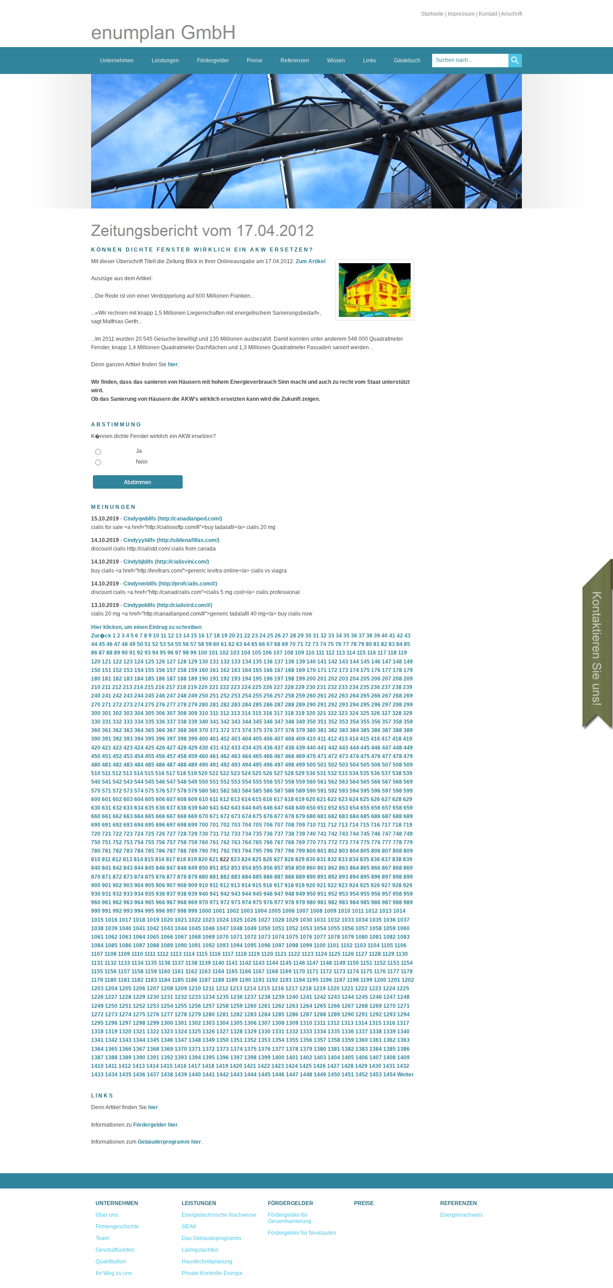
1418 (208, 1066)
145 (365, 662)
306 (160, 713)
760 (203, 842)
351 (322, 722)
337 (171, 722)
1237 (250, 997)
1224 (389, 988)
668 (182, 816)
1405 (348, 1057)
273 (128, 705)
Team (102, 1238)
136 (268, 662)
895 (365, 877)
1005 (274, 911)
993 (128, 911)
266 (376, 696)
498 (289, 765)
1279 (194, 1014)
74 (323, 644)
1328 (236, 1031)
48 (125, 644)
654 (354, 808)
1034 (361, 920)
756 (160, 842)
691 (106, 825)
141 (322, 662)
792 (225, 851)
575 (149, 791)
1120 (267, 954)
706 (268, 825)
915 (257, 885)
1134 (137, 963)
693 (128, 825)
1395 (208, 1057)
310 (203, 713)
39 (377, 636)
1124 (321, 954)
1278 (181, 1014)
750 (96, 842)
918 (289, 885)
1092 (208, 945)
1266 (334, 1006)
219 (192, 687)
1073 (264, 937)
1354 (278, 1040)
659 (408, 808)
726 (160, 834)
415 (364, 739)
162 (225, 670)
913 (235, 885)
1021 (181, 920)
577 (171, 791)
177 (386, 670)
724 (139, 834)
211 (106, 687)
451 (106, 756)
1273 (111, 1014)
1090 (181, 945)
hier (173, 364)
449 (408, 748)
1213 (236, 988)
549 (192, 782)
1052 (292, 928)
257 (279, 696)
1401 (292, 1057)
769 (300, 842)
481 (106, 765)
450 (96, 756)
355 (365, 722)
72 (308, 644)
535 (364, 773)
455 (149, 756)
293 (343, 705)
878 (182, 877)
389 (408, 730)
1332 (292, 1031)
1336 (348, 1031)
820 (203, 859)
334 (139, 722)
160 (203, 670)
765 (257, 842)
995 (149, 911)
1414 (152, 1066)
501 (322, 765)
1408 (389, 1057)
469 (300, 756)
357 (386, 722)
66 (262, 644)
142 (332, 662)
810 (96, 859)
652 (332, 808)
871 (106, 877)
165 (257, 670)
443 (343, 748)
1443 (236, 1074)
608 (182, 799)
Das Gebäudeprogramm (211, 1238)
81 (376, 644)
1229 (139, 997)
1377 (278, 1049)
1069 (208, 937)
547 (171, 782)
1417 (194, 1066)
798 (289, 851)
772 (332, 842)
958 (397, 894)
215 (149, 687)
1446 (278, 1074)
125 (149, 662)
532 (332, 773)
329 (407, 713)
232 (332, 687)
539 (407, 773)
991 (106, 911)
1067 (181, 937)
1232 (181, 997)
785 (149, 851)
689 (408, 816)
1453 (375, 1074)
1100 (320, 945)
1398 (250, 1057)
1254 (167, 1006)
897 (386, 877)
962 (117, 902)
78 (353, 644)
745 (365, 834)
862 (332, 868)
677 (279, 816)
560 (311, 782)
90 (125, 653)
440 (311, 748)
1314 (361, 1023)
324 (354, 713)
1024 (222, 920)
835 (364, 859)
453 (128, 756)
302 (117, 713)
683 (343, 816)
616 (267, 799)
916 (267, 885)
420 (96, 748)
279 (192, 705)
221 (214, 687)
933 (128, 894)
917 (278, 885)
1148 (326, 963)
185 (149, 679)
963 (128, 902)
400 (203, 739)
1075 (292, 937)
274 (139, 705)
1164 (218, 971)
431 (214, 748)
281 (214, 705)
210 (96, 687)
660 (96, 816)
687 (386, 816)
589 (300, 791)
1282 (236, 1014)
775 (365, 842)
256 (268, 696)
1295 (97, 1023)
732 (225, 834)
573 (128, 791)
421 (106, 748)
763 (236, 842)
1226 (97, 997)
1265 (320, 1006)
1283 (250, 1014)
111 (320, 653)
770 (311, 842)
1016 (111, 920)
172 (332, 670)
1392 (167, 1057)
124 (139, 662)
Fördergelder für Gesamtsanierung (289, 1218)
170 (311, 670)
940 (203, 894)
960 (96, 902)
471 (322, 756)
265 (365, 696)
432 (225, 748)
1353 (264, 1040)
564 (354, 782)
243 (128, 696)
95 (163, 653)
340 (203, 722)
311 (214, 713)
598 (397, 791)
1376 (264, 1049)
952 (332, 894)
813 (127, 859)
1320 (125, 1031)
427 (171, 748)
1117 (228, 954)
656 (376, 808)
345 (257, 722)
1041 (139, 928)
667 (171, 816)
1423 (277, 1066)
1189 (232, 980)
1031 (320, 920)
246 (160, 696)
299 (408, 705)
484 (139, 765)
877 (171, 877)
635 (149, 808)
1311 (320, 1023)
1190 (245, 980)
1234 (208, 997)
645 (257, 808)
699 (192, 825)
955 (365, 894)
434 (246, 748)
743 (343, 834)
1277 (167, 1014)
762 (225, 842)
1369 (167, 1049)
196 (268, 679)
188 (182, 679)
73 (315, 644)
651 (322, 808)
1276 (153, 1014)
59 (209, 644)
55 (178, 644)
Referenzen (294, 60)
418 (397, 739)
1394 (194, 1057)
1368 (153, 1049)
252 (225, 696)
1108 (111, 954)
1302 (194, 1023)
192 (225, 679)
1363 (403, 1040)
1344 (139, 1040)
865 (365, 868)
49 (132, 644)
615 (257, 799)
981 (322, 902)
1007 (302, 911)
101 (213, 653)
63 (239, 644)
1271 (403, 1006)
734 (246, 834)
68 (277, 644)
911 (214, 885)
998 (182, 911)
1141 (232, 963)
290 (311, 705)
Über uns (107, 1215)
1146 (299, 963)
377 (279, 730)
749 (408, 834)
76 (338, 644)
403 (236, 739)
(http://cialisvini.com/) (182, 562)
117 (381, 653)
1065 (153, 937)
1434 (111, 1074)
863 (343, 868)
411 (321, 739)
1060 (403, 928)
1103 (360, 945)
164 (246, 670)
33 (331, 636)
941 (214, 894)
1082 (389, 937)
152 (117, 670)
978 (289, 902)
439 (300, 748)
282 (225, 705)
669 (192, 816)
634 (139, 808)
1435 (125, 1074)
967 (171, 902)
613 (235, 799)
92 (140, 653)
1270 (389, 1006)
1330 (264, 1031)
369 (192, 730)
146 (376, 662)
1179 (97, 980)
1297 (125, 1023)
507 (386, 765)
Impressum (461, 14)
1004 (260, 911)
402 (225, 739)
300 (96, 713)
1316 (389, 1023)
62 (231, 644)
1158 (137, 971)
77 (346, 644)
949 (300, 894)
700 (203, 825)
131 (214, 662)
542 (117, 782)
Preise (255, 60)
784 (139, 851)
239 (407, 687)
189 (192, 679)
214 (138, 687)
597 (386, 791)
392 (117, 739)
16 (201, 636)
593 (343, 791)
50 (140, 644)
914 (246, 885)
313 (235, 713)
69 (285, 644)
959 (408, 894)
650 (311, 808)
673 (236, 816)
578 (182, 791)
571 (106, 791)
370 (203, 730)
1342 (111, 1040)
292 (332, 705)
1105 (387, 945)
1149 (339, 963)
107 (278, 653)
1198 (353, 980)
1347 (181, 1040)
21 (239, 636)
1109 (124, 954)
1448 (306, 1074)
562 (332, 782)
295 (365, 705)
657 (386, 808)
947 (279, 894)
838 (397, 859)
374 (246, 730)
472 (332, 756)
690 (96, 825)
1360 (361, 1040)
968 (182, 902)
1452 (361, 1074)
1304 (222, 1023)
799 (300, 851)
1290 (348, 1014)
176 (376, 670)
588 (289, 791)
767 (279, 842)
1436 (139, 1074)
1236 (236, 997)
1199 (366, 980)
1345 (153, 1040)
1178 (407, 971)
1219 (319, 988)
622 (332, 799)
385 (365, 730)
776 (376, 842)
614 (246, 799)
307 (171, 713)
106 (267, 653)
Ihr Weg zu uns (114, 1273)
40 (384, 636)
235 (364, 687)
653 (343, 808)
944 (246, 894)
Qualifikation (111, 1261)
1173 (339, 971)
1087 (139, 945)
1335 (334, 1031)
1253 (153, 1006)
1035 (375, 920)
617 (278, 799)
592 (332, 791)
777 (386, 842)
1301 (181, 1023)
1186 (191, 980)
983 (343, 902)
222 (224, 687)
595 (365, 791)
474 (354, 756)
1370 (181, 1049)
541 (106, 782)
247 (171, 696)
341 (214, 722)
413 (343, 739)
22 (247, 636)
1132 (111, 963)
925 (364, 885)
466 (268, 756)
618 (289, 799)
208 (397, 679)
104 (245, 653)
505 (365, 765)
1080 (361, 937)
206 (376, 679)
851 (214, 868)
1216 (277, 988)
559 (300, 782)
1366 (125, 1049)
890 (311, 877)
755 (149, 842)
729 (192, 834)
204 (354, 679)
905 (149, 885)
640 (203, 808)
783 (128, 851)
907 (171, 885)
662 (117, 816)
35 (346, 636)
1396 (222, 1057)
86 (94, 653)
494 (246, 765)
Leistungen (165, 60)
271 (106, 705)
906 (160, 885)
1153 (393, 963)
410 (311, 739)
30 (308, 636)
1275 (139, 1014)
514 (138, 773)
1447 (292, 1074)
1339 (389, 1031)
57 (193, 644)
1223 (375, 988)
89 (117, 653)
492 (225, 765)
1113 (176, 954)
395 (149, 739)
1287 (306, 1014)
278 (182, 705)
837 (386, 859)
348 (289, 722)
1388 (111, 1057)
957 (386, 894)
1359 (348, 1040)
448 (397, 748)
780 (96, 851)
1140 (218, 963)
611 (214, 799)
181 (106, 679)
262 (332, 696)
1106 (400, 945)
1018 (139, 920)
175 (365, 670)
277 (171, 705)
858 (289, 868)
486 (160, 765)
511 (106, 773)
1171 (312, 971)
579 (192, 791)
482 (117, 765)
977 (279, 902)
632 (117, 808)
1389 (125, 1057)
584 (246, 791)
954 (354, 894)
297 (386, 705)
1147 (312, 963)
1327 (222, 1031)
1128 (375, 954)
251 (214, 696)
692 (117, 825)
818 (181, 859)
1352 (250, 1040)
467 (279, 756)
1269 (375, 1006)
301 (106, 713)
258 (289, 696)
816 (160, 859)
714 (354, 825)
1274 (125, 1014)
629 (407, 799)
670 (203, 816)
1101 (333, 945)
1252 (139, 1006)
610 (203, 799)
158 (182, 670)
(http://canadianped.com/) (190, 519)
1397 (236, 1057)
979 (300, 902)
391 (106, 739)
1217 (291, 988)
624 (354, 799)
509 (408, 765)
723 (128, 834)
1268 (361, 1006)
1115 (202, 954)
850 (203, 868)
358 (397, 722)
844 (139, 868)
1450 (334, 1074)
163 (236, 670)
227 (278, 687)
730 (203, 834)
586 (268, 791)
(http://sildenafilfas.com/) (188, 540)
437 (279, 748)
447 (386, 748)
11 (163, 636)
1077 (320, 937)
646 (268, 808)
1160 (164, 971)
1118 (241, 954)
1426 (319, 1066)
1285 (278, 1014)
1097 (278, 945)
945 (257, 894)
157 (171, 670)
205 (365, 679)
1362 (389, 1040)
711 (321, 825)
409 (300, 739)
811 (106, 859)
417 (386, 739)
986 (376, 902)
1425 (305, 1066)
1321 (139, 1031)
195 (257, 679)
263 (343, 696)
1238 (264, 997)
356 (376, 722)
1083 (403, 937)
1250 (111, 1006)
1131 (97, 963)
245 (149, 696)
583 (236, 791)
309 (192, 713)
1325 (194, 1031)
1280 (208, 1014)
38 (369, 636)
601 (106, 799)
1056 (348, 928)
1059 (389, 928)
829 (300, 859)
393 (128, 739)
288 (289, 705)
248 (182, 696)
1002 (233, 911)
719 (407, 825)
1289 (334, 1014)
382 (332, 730)
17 (209, 636)
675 (257, 816)
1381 (334, 1049)
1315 (375, 1023)
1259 (236, 1006)
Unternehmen (117, 60)
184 (139, 679)
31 (316, 636)
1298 (139, 1023)
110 (310, 653)
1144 (272, 963)
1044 (181, 928)
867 (386, 868)
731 (214, 834)
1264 (306, 1006)
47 (117, 644)
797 (279, 851)
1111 (150, 954)
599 (408, 791)
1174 (353, 971)
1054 (320, 928)
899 (408, 877)
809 (408, 851)
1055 (334, 928)
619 (300, 799)
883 (236, 877)
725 (149, 834)
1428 (347, 1066)
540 (96, 782)
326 (375, 713)
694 (139, 825)
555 (257, 782)
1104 (374, 945)
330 (96, 722)
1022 (194, 920)
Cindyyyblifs (139, 540)
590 (311, 791)
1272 (97, 1014)
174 (354, 670)
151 (106, 670)
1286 (292, 1014)
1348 (194, 1040)
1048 (236, 928)
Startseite (432, 14)
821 (214, 859)
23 (255, 636)
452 (117, 756)
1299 (153, 1023)
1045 (194, 928)
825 (257, 859)
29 (301, 636)
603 (128, 799)
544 (139, 782)
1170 (299, 971)
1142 (245, 963)
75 (331, 644)
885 (257, 877)
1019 (153, 920)
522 (224, 773)
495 (257, 765)
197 (279, 679)
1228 (125, 997)
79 (361, 644)
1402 (306, 1057)
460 (203, 756)
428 (182, 748)
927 (386, 885)
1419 (222, 1066)
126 (160, 662)
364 (139, 730)
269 (408, 696)
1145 (286, 963)
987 (386, 902)
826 (267, 859)
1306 (250, 1023)
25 (270, 636)
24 (262, 636)
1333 (306, 1031)
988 (397, 902)
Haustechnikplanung (207, 1261)
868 (397, 868)
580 (203, 791)
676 (268, 816)
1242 (320, 997)
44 (94, 644)
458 (182, 756)
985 (365, 902)
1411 (111, 1066)
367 (171, 730)
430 (203, 748)
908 (182, 885)
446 (376, 748)
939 (192, 894)
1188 (218, 980)
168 (289, 670)
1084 (97, 945)
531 (321, 773)
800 (311, 851)
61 (224, 644)
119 (402, 653)
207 (386, 679)
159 (192, 670)
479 (408, 756)
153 (128, 670)
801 (322, 851)
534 (354, 773)
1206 (139, 988)
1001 (219, 911)
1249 (97, 1006)
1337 (361, 1031)
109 (299, 653)
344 (246, 722)
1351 (236, 1040)
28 (293, 636)
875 (149, 877)
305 (149, 713)
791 (214, 851)
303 (128, 713)
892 (332, 877)
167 (279, 670)
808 (397, 851)
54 (170, 644)
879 (192, 877)
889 (300, 877)
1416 (180, 1066)
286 (268, 705)
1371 (194, 1049)
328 (397, 713)
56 (186, 644)
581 (214, 791)
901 (106, 885)
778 (397, 842)
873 (128, 877)
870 (96, 877)
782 (117, 851)
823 (235, 859)
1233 (194, 997)
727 (171, 834)
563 (343, 782)
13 (178, 636)
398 (182, 739)
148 (397, 662)
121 (106, 662)
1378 (292, 1049)
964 (139, 902)
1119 (254, 954)
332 (117, 722)
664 (139, 816)
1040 (125, 928)
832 (332, 859)
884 (246, 877)
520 (203, 773)
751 (106, 842)
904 (139, 885)
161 (214, 670)
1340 (403, 1031)
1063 (125, 937)
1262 (278, 1006)
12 (171, 636)
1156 (111, 971)
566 (376, 782)
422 (117, 748)
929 (407, 885)
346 (268, 722)
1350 (222, 1040)
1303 (208, 1023)
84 (399, 644)
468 (289, 756)
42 (400, 636)
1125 (334, 954)
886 (268, 877)
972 (225, 902)
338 (182, 722)
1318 (97, 1031)
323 (343, 713)
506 (376, 765)
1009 (330, 911)
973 (236, 902)
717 (386, 825)
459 (192, 756)
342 (225, 722)
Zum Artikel (310, 261)
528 (289, 773)
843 (128, 868)
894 (354, 877)
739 (300, 834)
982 (332, 902)
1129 (388, 954)
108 (288, 653)
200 (311, 679)
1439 (181, 1074)
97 (178, 653)
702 (225, 825)
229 (300, 687)
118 (392, 653)
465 (257, 756)
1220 (333, 988)
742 (332, 834)
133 (236, 662)
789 (192, 851)
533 (343, 773)
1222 (361, 988)
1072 (250, 937)
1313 (347, 1023)
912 (224, 885)
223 (235, 687)
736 (268, 834)
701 (214, 825)
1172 (326, 971)
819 (192, 859)
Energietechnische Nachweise (219, 1215)
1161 (178, 971)
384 (354, 730)
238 (397, 687)
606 (160, 799)
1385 (389, 1049)
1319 (111, 1031)
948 (289, 894)
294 (354, 705)
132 (225, 662)
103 (235, 653)
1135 (151, 963)
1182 (137, 980)
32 (323, 636)
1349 (208, 1040)
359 (408, 722)
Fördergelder (213, 60)
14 (186, 636)
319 (300, 713)
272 (117, 705)
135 (257, 662)
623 (343, 799)
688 (397, 816)
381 (322, 730)
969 (192, 902)
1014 (399, 911)
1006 (288, 911)
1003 (247, 911)
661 (106, 816)
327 (386, 713)
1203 (97, 988)
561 (322, 782)
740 (311, 834)
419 (407, 739)
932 (117, 894)
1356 (306, 1040)
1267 (348, 1006)
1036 (389, 920)
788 (182, 851)
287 (279, 705)
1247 (389, 997)
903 (128, 885)
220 (203, 687)
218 (181, 687)
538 (397, 773)
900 (96, 885)
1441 (208, 1074)
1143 (259, 963)
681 (322, 816)
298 (397, 705)
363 (128, 730)
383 (343, 730)
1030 (306, 920)
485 (149, 765)
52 (155, 644)
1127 (361, 954)
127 (171, 662)
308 (182, 713)
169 (300, 670)
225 (257, 687)
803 (343, 851)
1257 (208, 1006)
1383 (361, 1049)
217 (170, 687)
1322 (153, 1031)
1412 (124, 1066)
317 (278, 713)
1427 (333, 1066)
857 (279, 868)
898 (397, 877)
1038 (97, 928)
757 (171, 842)
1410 (97, 1066)
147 (386, 662)
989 (408, 902)
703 (236, 825)
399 (192, 739)
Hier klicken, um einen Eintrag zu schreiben (146, 627)
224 (246, 687)
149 (408, 662)
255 (257, 696)
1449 (320, 1074)
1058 (375, 928)
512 (117, 773)
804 (354, 851)
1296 (111, 1023)
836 (375, 859)
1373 (222, 1049)
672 (225, 816)
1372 (208, 1049)
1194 (299, 980)
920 (310, 885)
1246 (375, 997)
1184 (164, 980)
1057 (361, 928)
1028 (278, 920)
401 (214, 739)
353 (343, 722)
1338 (375, 1031)
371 (214, 730)
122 (117, 662)
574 (139, 791)
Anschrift (511, 14)
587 (279, 791)
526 (267, 773)
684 (354, 816)
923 (343, 885)
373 (236, 730)
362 (117, 730)
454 (139, 756)
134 (246, 662)
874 (139, 877)
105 (256, 653)
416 (375, 739)
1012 (371, 911)
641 (214, 808)
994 (139, 911)
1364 (97, 1049)
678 (289, 816)
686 (376, 816)
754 (139, 842)
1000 (205, 911)
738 (289, 834)
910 (203, 885)
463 (236, 756)
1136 (164, 963)
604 (139, 799)
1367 (139, 1049)
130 (203, 662)
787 (171, 851)
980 (311, 902)
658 (397, 808)
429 (192, 748)
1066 (167, 937)
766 (268, 842)
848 (182, 868)
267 (386, 696)
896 (376, 877)
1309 (292, 1023)
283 (236, 705)
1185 (178, 980)
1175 (366, 971)
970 (203, 902)
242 (117, 696)
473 (343, 756)
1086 (125, 945)
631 (106, 808)
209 (408, 679)
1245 (361, 997)
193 (236, 679)
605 (149, 799)
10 (156, 636)
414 (354, 739)
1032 (334, 920)
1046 (208, 928)
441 (322, 748)
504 (354, 765)
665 (149, 816)
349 (300, 722)
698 (182, 825)
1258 (222, 1006)
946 (268, 894)
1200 (380, 980)
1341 (97, 1040)
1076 (306, 937)
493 (236, 765)
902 (117, 885)
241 (106, 696)
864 (354, 868)
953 (343, 894)
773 (343, 842)
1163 (205, 971)
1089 (167, 945)
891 (322, 877)
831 (321, 859)
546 (160, 782)
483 (128, 765)
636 (160, 808)
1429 (361, 1066)
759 (192, 842)
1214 (250, 988)
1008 (316, 911)
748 (397, 834)
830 (310, 859)
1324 (181, 1031)
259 (300, 696)
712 (332, 825)
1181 (124, 980)
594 (354, 791)
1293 (389, 1014)
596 (376, 791)
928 (397, 885)
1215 (264, 988)
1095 (250, 945)
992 (117, 911)
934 (139, 894)
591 (322, 791)
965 (149, 902)
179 (408, 670)
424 (139, 748)
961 (106, 902)
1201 (394, 980)
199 (300, 679)
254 (246, 696)
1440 (194, 1074)
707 (279, 825)
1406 (361, 1057)
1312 (333, 1023)
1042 (153, 928)
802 (332, 851)
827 (278, 859)
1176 (380, 971)
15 (194, 636)
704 (246, 825)
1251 (125, 1006)
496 (268, 765)
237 (386, 687)
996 (160, 911)
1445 (264, 1074)
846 (160, 868)
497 (279, 765)
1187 (205, 980)
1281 (222, 1014)
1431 (389, 1066)
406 (268, 739)
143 (343, 662)
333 (128, 722)
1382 (348, 1049)
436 (268, 748)
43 (407, 636)
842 (117, 868)
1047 (222, 928)
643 (236, 808)
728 (182, 834)
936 (160, 894)
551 (214, 782)
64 (247, 644)
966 (160, 902)
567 (386, 782)
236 (375, 687)
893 (343, 877)
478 (397, 756)
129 (192, 662)
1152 (380, 963)
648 (289, 808)
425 (149, 748)
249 (192, 696)
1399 (264, 1057)
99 (193, 653)
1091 (194, 945)
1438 (167, 1074)
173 (343, 670)
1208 (167, 988)
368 (182, 730)
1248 (403, 997)
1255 (181, 1006)
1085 (111, 945)
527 (278, 773)
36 (354, 636)
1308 (278, 1023)
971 (214, 902)
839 (407, 859)
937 (171, 894)
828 (289, 859)
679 (300, 816)
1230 (153, 997)
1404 (334, 1057)
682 (332, 816)
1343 (125, 1040)
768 (289, 842)
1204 (111, 988)
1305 (236, 1023)
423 (128, 748)
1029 (292, 920)
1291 (361, 1014)
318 (289, 713)
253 (236, 696)
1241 (306, 997)
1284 (264, 1014)
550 (203, 782)
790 (203, 851)
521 (214, 773)
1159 (151, 971)
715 (364, 825)
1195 (312, 980)
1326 (208, 1031)
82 (384, 644)
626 (375, 799)
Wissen (336, 60)
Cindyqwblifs (139, 519)
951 (322, 894)
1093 (222, 945)
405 (257, 739)
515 (149, 773)
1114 (189, 954)
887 (279, 877)
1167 (259, 971)
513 (127, 773)
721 (106, 834)
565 (365, 782)
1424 (291, 1066)
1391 (153, 1057)
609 (192, 799)
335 (149, 722)
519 (192, 773)
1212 (222, 988)
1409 (403, 1057)
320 (310, 713)
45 (102, 644)
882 (225, 877)
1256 (194, 1006)
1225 (403, 988)
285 (257, 705)
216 (160, 687)
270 (96, 705)
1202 (408, 980)
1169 (286, 971)
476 (376, 756)
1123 (308, 954)
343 (236, 722)
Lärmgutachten (200, 1250)
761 (214, 842)
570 (96, 791)
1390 (139, 1057)
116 (371, 653)
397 (171, 739)
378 (289, 730)
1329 (250, 1031)
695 (149, 825)
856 (268, 868)
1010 (344, 911)
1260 (250, 1006)
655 (365, 808)
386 (376, 730)
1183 (151, 980)
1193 (286, 980)
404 (246, 739)
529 (300, 773)
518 (181, 773)
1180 (111, 980)
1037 (403, 920)
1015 (97, 920)
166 (268, 670)
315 (257, 713)
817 (170, 859)
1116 (215, 954)
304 (139, 713)
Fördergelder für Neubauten (302, 1233)
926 (375, 885)
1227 (111, 997)
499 (300, 765)
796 (268, 851)
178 (397, 670)
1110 (137, 954)
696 (160, 825)
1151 (366, 963)
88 (109, 653)
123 (128, 662)
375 (257, 730)
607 (171, 799)
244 (139, 696)
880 (203, 877)
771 (322, 842)
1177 (393, 971)
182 (117, 679)
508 (397, 765)
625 (364, 799)
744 (354, 834)
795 (257, 851)
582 (225, 791)
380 (311, 730)
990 (96, 911)
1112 (163, 954)
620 (310, 799)
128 (182, 662)
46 (109, 644)
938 (182, 894)
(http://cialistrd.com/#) (184, 605)
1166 (245, 971)
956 (376, 894)
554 (246, 782)
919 (300, 885)
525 (257, 773)
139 (300, 662)
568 (397, 782)
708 (289, 825)
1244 (348, 997)
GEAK (189, 1226)
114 (350, 653)
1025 (236, 920)
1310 (306, 1023)
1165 (232, 971)
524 (246, 773)
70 (292, 644)
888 (289, 877)
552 (225, 782)
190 (203, 679)
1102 (347, 945)
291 (322, 705)
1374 (236, 1049)
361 (106, 730)
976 (268, 902)
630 (96, 808)
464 (246, 756)
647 (279, 808)
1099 (306, 945)
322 (332, 713)
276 (160, 705)
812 (117, 859)
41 (392, 636)
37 (362, 636)
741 (322, 834)
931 (106, 894)
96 (170, 653)
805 (365, 851)
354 (354, 722)
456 (160, 756)
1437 (153, 1074)
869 (408, 868)
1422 (264, 1066)
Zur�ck (101, 636)
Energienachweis (461, 1215)
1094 (236, 945)
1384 (375, 1049)
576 (160, 791)
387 (386, 730)
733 (236, 834)
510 (96, 773)
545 (149, 782)
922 (332, 885)
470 (311, 756)
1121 (281, 954)
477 (386, 756)
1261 (264, 1006)
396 (160, 739)
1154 (407, 963)
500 (311, 765)
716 (375, 825)
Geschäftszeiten (115, 1250)
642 (225, 808)
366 (160, 730)
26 (278, 636)
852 (225, 868)
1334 (320, 1031)
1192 (272, 980)
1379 (306, 1049)
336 (160, 722)
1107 (97, 954)
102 (224, 653)
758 (182, 842)
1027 (264, 920)
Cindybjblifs (138, 562)
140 (311, 662)
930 (96, 894)
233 (343, 687)
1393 (181, 1057)
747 (386, 834)
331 (106, 722)
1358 (334, 1040)
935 (149, 894)
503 (343, 765)
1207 (153, 988)
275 (149, 705)
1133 (124, 963)
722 (117, 834)
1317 (403, 1023)
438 (289, 748)
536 (375, 773)
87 (102, 653)
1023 (208, 920)
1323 (167, 1031)
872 (117, 877)
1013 (385, 911)
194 (246, 679)
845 (149, 868)
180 (96, 679)
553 (236, 782)
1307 (264, 1023)
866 (376, 868)
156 (160, 670)
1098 (292, 945)
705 (257, 825)
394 (139, 739)
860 (311, 868)
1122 (294, 954)
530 (310, 773)
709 (300, 825)
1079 (348, 937)
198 (289, 679)
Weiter (405, 1074)
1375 (250, 1049)
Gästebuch (407, 60)
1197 (339, 980)
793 (236, 851)
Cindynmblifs (140, 584)
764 (246, 842)
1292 (375, 1014)
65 (254, 644)
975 (257, 902)
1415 (166, 1066)
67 (270, 644)
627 (386, 799)
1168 (272, 971)
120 (96, 662)
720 (96, 834)
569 (408, 782)
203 (343, 679)
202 (332, 679)
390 (96, 739)
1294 (403, 1014)
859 (300, 868)
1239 (278, 997)
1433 (97, 1074)
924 (354, 885)
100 (202, 653)
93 (147, 653)
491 (214, 765)
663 (128, 816)
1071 (236, 937)
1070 (222, 937)
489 (192, 765)
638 (182, 808)
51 (147, 644)
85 (407, 644)
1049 (250, 928)
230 (310, 687)
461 (214, 756)
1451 (348, 1074)
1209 (181, 988)
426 (160, 748)
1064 (139, 937)
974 (246, 902)
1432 (403, 1066)
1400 (278, 1057)
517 (170, 773)
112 (330, 653)
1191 (259, 980)
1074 (278, 937)
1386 (403, 1049)
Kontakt (488, 14)
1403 (320, 1057)
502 (332, 765)
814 (138, 859)
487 (171, 765)
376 (268, 730)
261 (322, 696)
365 (149, 730)
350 (311, 722)
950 (311, 894)
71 (300, 644)
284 (246, 705)
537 (386, 773)
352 (332, 722)
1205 (125, 988)
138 (289, 662)
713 (343, 825)
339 (192, 722)
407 (279, 739)
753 (128, 842)
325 (364, 713)
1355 (292, 1040)
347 (279, 722)
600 (96, 799)
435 (257, 748)
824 (246, 859)
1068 (194, 937)
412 (332, 739)
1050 (264, 928)
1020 (167, 920)
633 (128, 808)
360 (96, 730)
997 (171, 911)
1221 (347, 988)
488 (182, 765)
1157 (124, 971)
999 (192, 911)
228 (289, 687)
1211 (208, 988)
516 (160, 773)
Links (369, 60)
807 (386, 851)
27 (285, 636)
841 (106, 868)
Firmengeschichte (117, 1226)
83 (392, 644)
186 (160, 679)
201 (322, 679)
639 (192, 808)
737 (279, 834)
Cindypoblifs (139, 605)
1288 (320, 1014)
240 (96, 696)
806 (376, 851)
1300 (167, 1023)
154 (139, 670)
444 (354, 748)
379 (300, 730)
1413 (138, 1066)
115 (361, 653)
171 (322, 670)
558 (289, 782)
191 (214, 679)
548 (182, 782)
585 (257, 791)
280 (203, 705)
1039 (111, 928)
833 (343, 859)
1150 (353, 963)
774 (354, 842)
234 (354, 687)
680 (311, 816)
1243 (334, 997)
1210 (194, 988)
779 (408, 842)
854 (246, 868)
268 (397, 696)
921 (321, 885)
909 (192, 885)
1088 (153, 945)
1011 (358, 911)
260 (311, 696)
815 (149, 859)
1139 (205, 963)
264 (354, 696)
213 (127, 687)
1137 (178, 963)
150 (96, 670)
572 (117, 791)
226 (267, 687)
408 (289, 739)
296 (376, 705)
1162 (191, 971)
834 (354, 859)
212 (117, 687)
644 (246, 808)
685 (365, 816)
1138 (191, 963)
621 (321, 799)
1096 (264, 945)
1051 (278, 928)
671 (214, 816)
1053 (306, 928)
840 (96, 868)
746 (376, 834)
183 (128, 679)
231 (321, 687)
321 (321, 713)
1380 (320, 1049)
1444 (250, 1074)
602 (117, 799)
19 (224, 636)
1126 (348, 954)
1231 (167, 997)
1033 (348, 920)
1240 (292, 997)
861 (322, 868)
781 (106, 851)
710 (311, 825)
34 (339, 636)
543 (128, 782)
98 (186, 653)
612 (224, 799)
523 (235, 773)
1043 (167, 928)
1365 (111, 1049)
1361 (375, 1040)
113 (340, 653)
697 (171, 825)
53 (163, 644)
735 (257, 834)
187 (171, 679)
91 (132, 653)
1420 (236, 1066)
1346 (167, 1040)
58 (201, 644)
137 (279, 662)
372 (225, 730)
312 (224, 713)
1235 (222, 997)
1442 (222, 1074)
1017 (125, 920)
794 (246, 851)
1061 (97, 937)
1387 (97, 1057)
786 (160, 851)
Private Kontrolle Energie (212, 1273)
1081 (375, 937)
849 (192, 868)
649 (300, 808)
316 (267, 713)
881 (214, 877)
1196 (326, 980)
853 (236, 868)
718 (397, 825)
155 (149, 670)
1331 (278, 1031)
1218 (305, 988)
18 (217, 636)
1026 (250, 920)
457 (171, 756)
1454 (389, 1074)
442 (332, 748)
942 (225, 894)
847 (171, 868)
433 (236, 748)
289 (300, 705)
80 (369, 644)
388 (397, 730)
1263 (292, 1006)
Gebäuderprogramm (164, 1142)
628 (397, 799)
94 (155, 653)
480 (96, 765)
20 (232, 636)
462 (225, 756)
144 (354, 662)
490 (203, 765)
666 (160, 816)
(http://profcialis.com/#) (187, 584)
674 (246, 816)
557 (279, 782)
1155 (97, 971)
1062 (111, 937)
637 (171, 808)
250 (203, 696)
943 (236, 894)
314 (246, 713)
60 (216, 644)
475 (365, 756)
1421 (250, 1066)
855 (257, 868)
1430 (375, 1066)
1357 (320, 1040)
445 (365, 748)
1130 (402, 954)
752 (117, 842)
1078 (334, 937)
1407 (375, 1057)
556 (268, 782)
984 (354, 902)
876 (160, 877)
